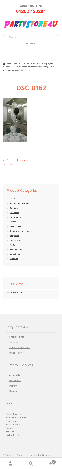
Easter (13, 222)
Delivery (13, 386)
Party (12, 245)
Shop (15, 64)
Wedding (14, 259)
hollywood (14, 236)
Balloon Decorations (27, 64)
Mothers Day (15, 240)
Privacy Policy (15, 352)
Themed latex (16, 249)
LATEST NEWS (16, 292)
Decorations (15, 217)
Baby (12, 199)
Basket (47, 461)
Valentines (15, 254)
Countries (14, 213)
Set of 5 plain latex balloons (15, 162)
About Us (13, 342)
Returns (13, 391)
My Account (15, 380)
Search (31, 463)
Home (8, 64)
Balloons (14, 208)
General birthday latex (20, 231)
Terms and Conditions (19, 347)
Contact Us (14, 375)
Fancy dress (15, 226)
